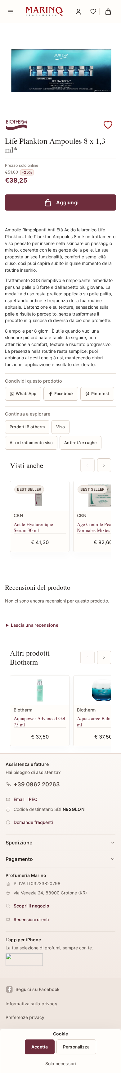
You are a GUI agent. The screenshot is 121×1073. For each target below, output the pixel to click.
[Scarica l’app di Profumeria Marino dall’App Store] (24, 960)
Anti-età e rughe (80, 442)
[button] (108, 125)
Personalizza (76, 1046)
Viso (60, 426)
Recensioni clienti (31, 919)
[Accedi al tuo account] (78, 11)
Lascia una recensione (34, 625)
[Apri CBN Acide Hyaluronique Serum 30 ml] (40, 496)
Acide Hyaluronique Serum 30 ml (33, 527)
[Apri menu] (10, 11)
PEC (33, 799)
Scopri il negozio (31, 905)
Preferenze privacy (25, 1017)
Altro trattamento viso (31, 442)
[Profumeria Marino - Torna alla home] (44, 11)
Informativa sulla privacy (31, 1003)
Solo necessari (60, 1063)
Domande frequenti (33, 822)
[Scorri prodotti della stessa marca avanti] (104, 657)
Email (19, 799)
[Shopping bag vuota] (108, 11)
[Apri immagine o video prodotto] (60, 70)
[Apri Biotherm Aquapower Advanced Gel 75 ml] (40, 690)
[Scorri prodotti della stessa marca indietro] (87, 657)
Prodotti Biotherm (27, 426)
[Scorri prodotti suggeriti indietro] (87, 465)
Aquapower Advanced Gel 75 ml (39, 721)
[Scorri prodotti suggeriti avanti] (104, 465)
